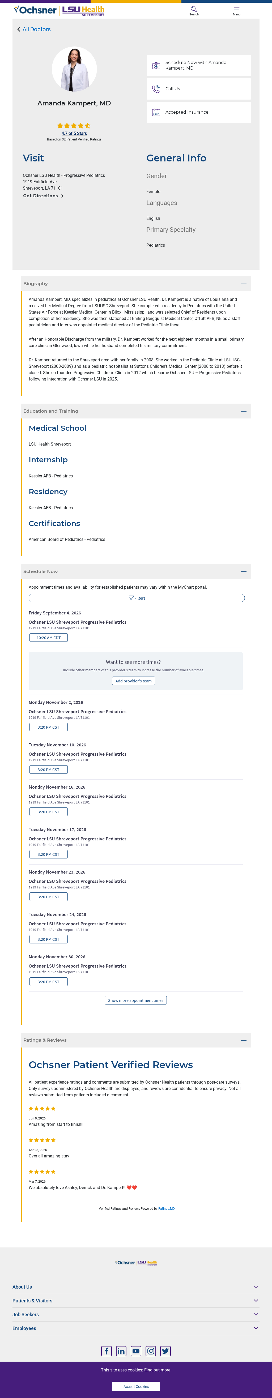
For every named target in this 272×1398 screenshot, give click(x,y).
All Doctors (36, 29)
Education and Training (50, 411)
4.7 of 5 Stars (74, 133)
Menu (236, 14)
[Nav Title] (106, 1351)
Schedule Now (40, 571)
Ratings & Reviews (45, 1040)
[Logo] (75, 10)
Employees (24, 1328)
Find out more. (157, 1370)
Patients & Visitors (32, 1300)
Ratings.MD (166, 1209)
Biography (35, 283)
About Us (22, 1287)
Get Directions (40, 195)
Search (194, 14)
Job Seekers (25, 1314)
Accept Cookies (136, 1386)
